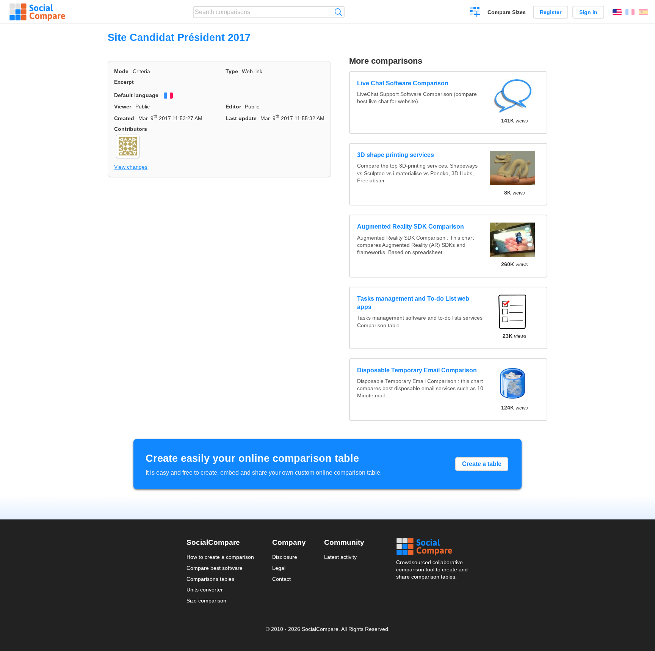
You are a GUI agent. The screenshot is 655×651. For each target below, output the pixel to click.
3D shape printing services (395, 155)
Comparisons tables (210, 579)
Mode (121, 71)
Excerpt (124, 82)
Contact (281, 579)
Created (124, 118)
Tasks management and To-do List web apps (413, 302)
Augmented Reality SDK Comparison (410, 226)
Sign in (588, 12)
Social (432, 547)
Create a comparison (475, 13)
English (617, 12)
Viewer (122, 107)
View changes (130, 167)
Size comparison (206, 601)
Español (643, 12)
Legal (278, 568)
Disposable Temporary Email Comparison (417, 370)
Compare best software (214, 568)
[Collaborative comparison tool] (37, 12)
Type (232, 71)
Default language (136, 95)
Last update (241, 118)
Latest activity (340, 557)
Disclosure (284, 557)
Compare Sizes (506, 12)
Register (550, 12)
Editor (233, 107)
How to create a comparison (220, 557)
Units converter (204, 590)
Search (338, 12)
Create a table (481, 464)
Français (630, 12)
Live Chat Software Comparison (402, 83)
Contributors (130, 129)
